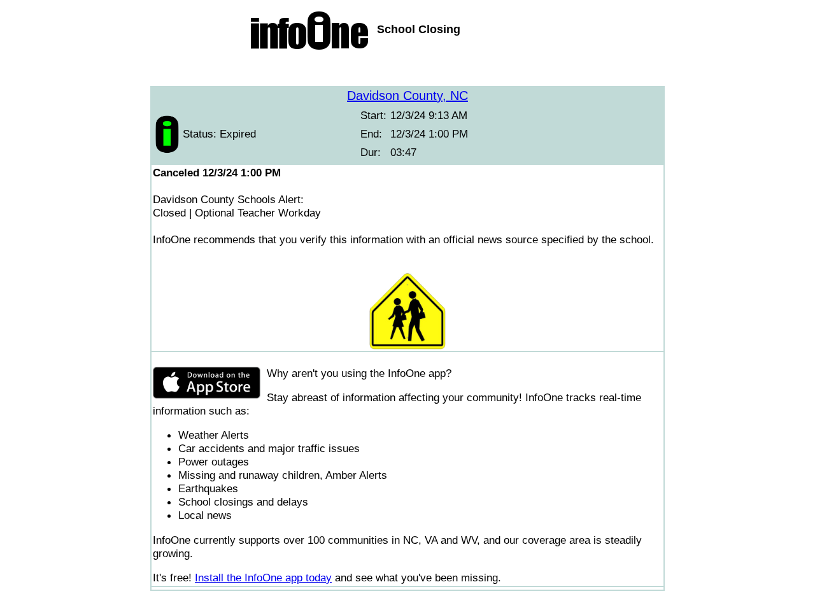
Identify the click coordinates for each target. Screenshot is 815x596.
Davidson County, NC (407, 96)
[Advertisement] (407, 70)
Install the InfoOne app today (263, 577)
